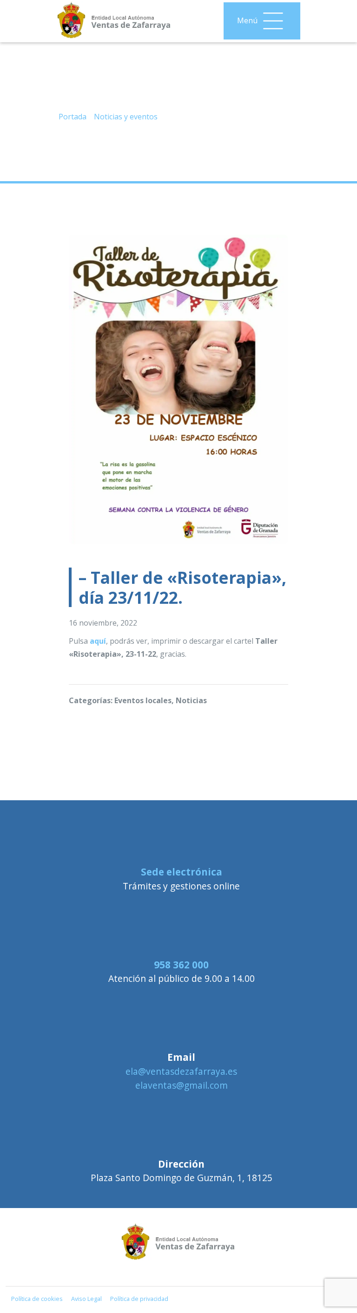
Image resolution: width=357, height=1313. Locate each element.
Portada (72, 116)
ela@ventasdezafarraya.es (181, 1071)
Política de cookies (37, 1298)
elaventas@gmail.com (181, 1085)
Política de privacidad (139, 1298)
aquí (98, 641)
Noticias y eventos (126, 116)
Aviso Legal (86, 1298)
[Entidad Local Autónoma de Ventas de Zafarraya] (178, 1266)
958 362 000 (181, 964)
